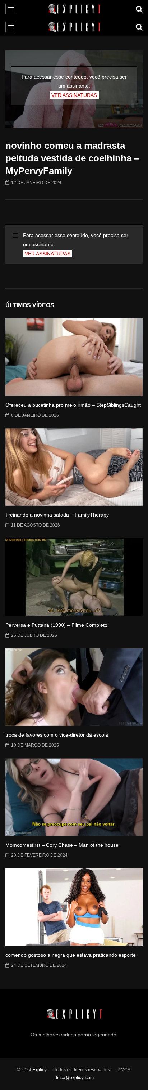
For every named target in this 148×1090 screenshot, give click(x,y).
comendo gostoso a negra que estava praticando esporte (70, 955)
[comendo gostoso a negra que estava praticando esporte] (74, 907)
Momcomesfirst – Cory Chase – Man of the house (62, 845)
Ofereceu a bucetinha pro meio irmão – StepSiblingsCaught (73, 405)
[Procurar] (139, 9)
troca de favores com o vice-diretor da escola (56, 735)
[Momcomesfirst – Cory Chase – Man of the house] (74, 797)
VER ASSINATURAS (74, 95)
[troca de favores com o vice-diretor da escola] (74, 687)
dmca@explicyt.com (74, 1077)
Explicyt (39, 1069)
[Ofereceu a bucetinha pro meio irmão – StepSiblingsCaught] (74, 357)
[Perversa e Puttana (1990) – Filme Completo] (74, 577)
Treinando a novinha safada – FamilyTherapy (57, 515)
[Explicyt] (74, 9)
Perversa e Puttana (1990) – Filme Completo (56, 625)
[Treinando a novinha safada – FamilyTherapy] (74, 467)
